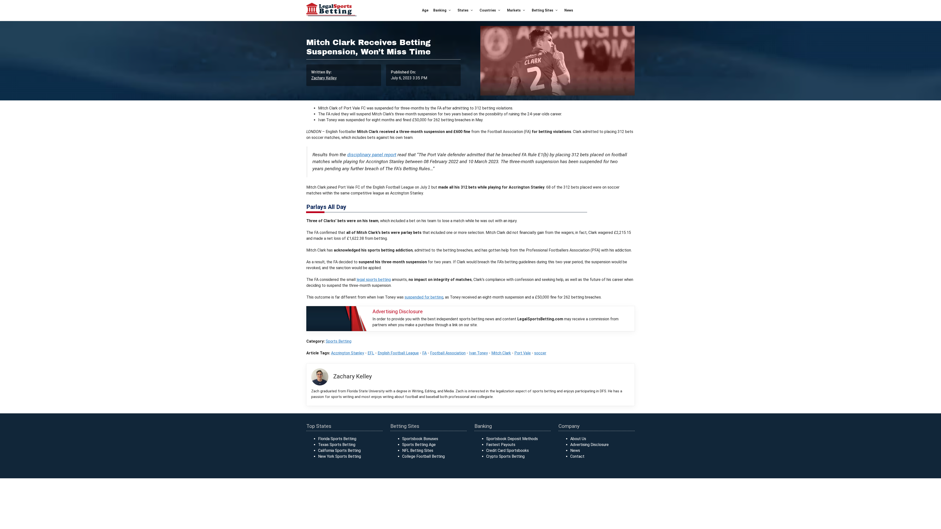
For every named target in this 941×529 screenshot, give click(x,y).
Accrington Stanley (347, 353)
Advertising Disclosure (589, 444)
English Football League (398, 353)
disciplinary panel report (371, 154)
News (568, 10)
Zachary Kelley (324, 78)
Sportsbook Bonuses (420, 438)
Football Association (448, 353)
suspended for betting (424, 297)
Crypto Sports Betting (505, 456)
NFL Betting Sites (417, 450)
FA (424, 353)
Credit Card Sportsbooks (507, 450)
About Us (578, 438)
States (463, 10)
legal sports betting (374, 279)
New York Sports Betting (339, 456)
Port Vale (522, 353)
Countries (488, 10)
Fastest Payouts (500, 444)
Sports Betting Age (419, 444)
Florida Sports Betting (337, 438)
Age (425, 10)
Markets (514, 10)
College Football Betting (423, 456)
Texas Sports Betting (336, 444)
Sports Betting (338, 341)
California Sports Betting (339, 450)
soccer (540, 353)
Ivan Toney (478, 353)
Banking (439, 10)
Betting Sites (542, 10)
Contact (577, 456)
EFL (371, 353)
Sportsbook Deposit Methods (512, 438)
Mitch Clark (501, 353)
